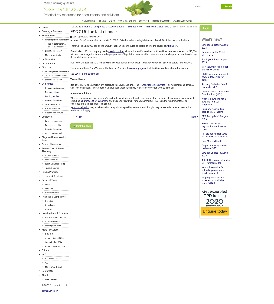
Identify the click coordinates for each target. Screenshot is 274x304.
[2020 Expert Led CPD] (214, 216)
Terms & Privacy (50, 290)
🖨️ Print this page (82, 125)
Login (206, 28)
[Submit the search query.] (227, 6)
